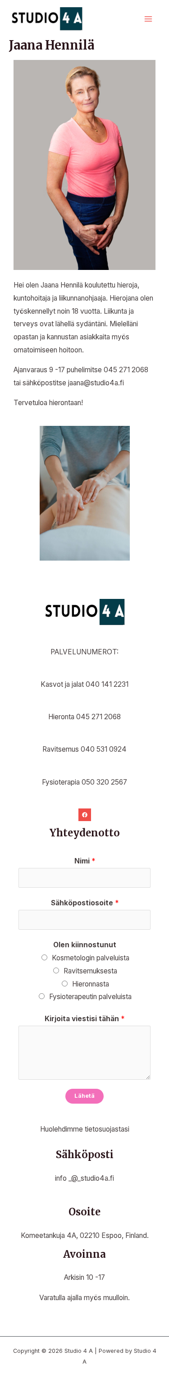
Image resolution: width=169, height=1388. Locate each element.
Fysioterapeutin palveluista (90, 996)
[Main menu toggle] (148, 19)
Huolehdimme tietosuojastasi (84, 1129)
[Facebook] (84, 814)
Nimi (84, 861)
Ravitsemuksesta (90, 971)
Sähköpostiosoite (85, 903)
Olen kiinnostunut (84, 945)
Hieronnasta (90, 984)
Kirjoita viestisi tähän (84, 1018)
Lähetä (84, 1095)
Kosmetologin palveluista (90, 958)
